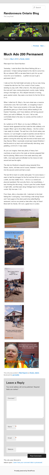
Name (12, 426)
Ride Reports (23, 373)
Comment (11, 398)
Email (12, 438)
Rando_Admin (25, 59)
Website (10, 449)
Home (6, 39)
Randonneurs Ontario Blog (21, 13)
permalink (16, 375)
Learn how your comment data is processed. (28, 462)
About (13, 39)
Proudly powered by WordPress (24, 471)
